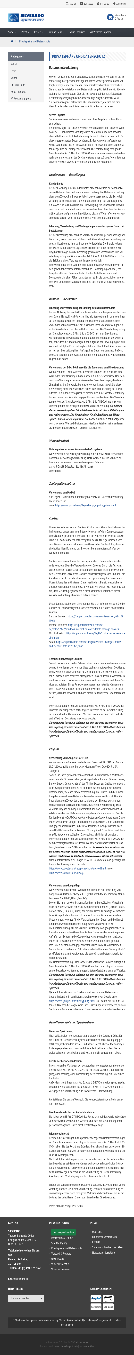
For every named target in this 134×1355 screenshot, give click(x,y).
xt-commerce (82, 1342)
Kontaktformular (19, 1279)
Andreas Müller (86, 1346)
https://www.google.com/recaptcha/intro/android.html (77, 868)
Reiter (37, 32)
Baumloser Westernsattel (105, 1237)
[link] (111, 17)
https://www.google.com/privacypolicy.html (72, 1001)
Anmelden (121, 3)
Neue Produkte (77, 32)
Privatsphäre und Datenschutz (66, 1248)
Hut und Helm (55, 32)
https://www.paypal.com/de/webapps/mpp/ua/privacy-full (85, 505)
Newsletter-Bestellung (104, 1252)
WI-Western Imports (100, 32)
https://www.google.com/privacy (66, 873)
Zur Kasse (88, 3)
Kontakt (96, 1242)
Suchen (73, 3)
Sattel (11, 32)
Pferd (24, 32)
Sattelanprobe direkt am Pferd (107, 1247)
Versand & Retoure (61, 1253)
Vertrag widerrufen (64, 1232)
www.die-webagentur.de (66, 1346)
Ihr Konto (104, 3)
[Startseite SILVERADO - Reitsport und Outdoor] (26, 17)
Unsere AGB (57, 1259)
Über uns (96, 1232)
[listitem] (96, 1299)
